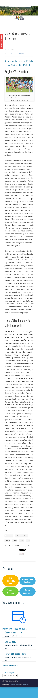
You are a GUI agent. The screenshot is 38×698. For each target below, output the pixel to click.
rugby (15, 540)
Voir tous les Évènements (10, 665)
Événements (16, 54)
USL (29, 540)
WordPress (25, 684)
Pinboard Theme (15, 684)
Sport (24, 54)
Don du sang (10, 641)
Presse (8, 540)
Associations (10, 54)
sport (22, 540)
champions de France (22, 536)
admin (9, 46)
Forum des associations (15, 653)
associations (9, 536)
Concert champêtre (13, 632)
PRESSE (21, 54)
